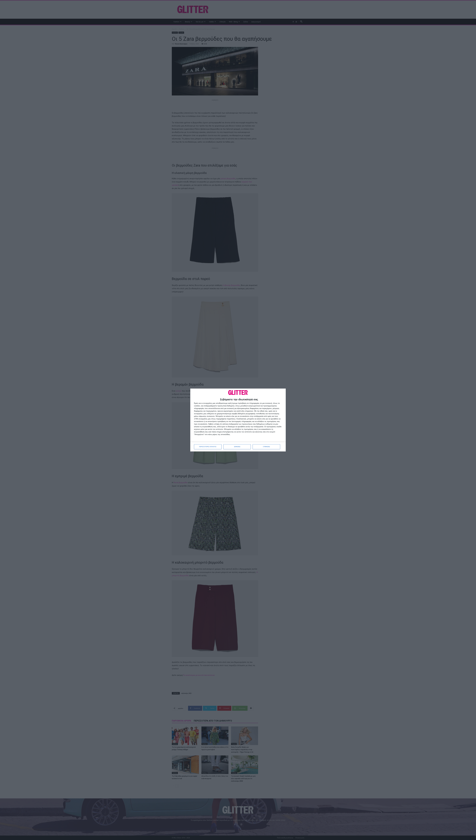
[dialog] (238, 420)
